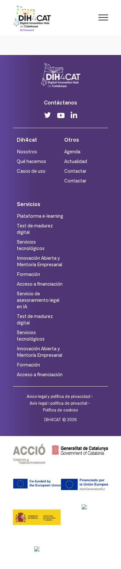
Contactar (75, 171)
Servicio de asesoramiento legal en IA (38, 300)
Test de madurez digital (35, 229)
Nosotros (27, 152)
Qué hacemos (31, 161)
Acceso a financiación (40, 284)
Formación (28, 274)
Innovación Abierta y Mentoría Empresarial (39, 261)
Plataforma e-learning (40, 216)
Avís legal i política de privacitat (58, 403)
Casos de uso (31, 171)
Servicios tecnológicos (31, 245)
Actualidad (75, 161)
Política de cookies (60, 410)
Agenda (72, 152)
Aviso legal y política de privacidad (58, 397)
